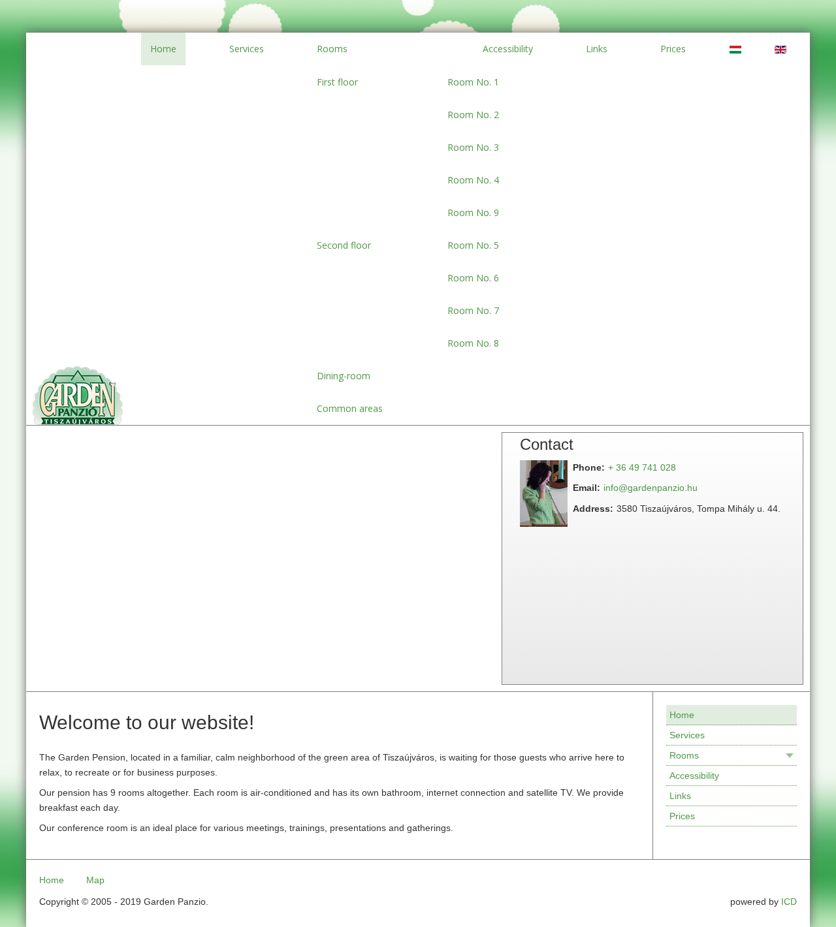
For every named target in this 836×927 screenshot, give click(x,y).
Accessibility (694, 775)
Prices (682, 816)
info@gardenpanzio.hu (650, 487)
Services (687, 735)
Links (680, 796)
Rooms (684, 755)
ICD (789, 901)
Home (681, 715)
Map (95, 880)
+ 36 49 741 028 (642, 467)
